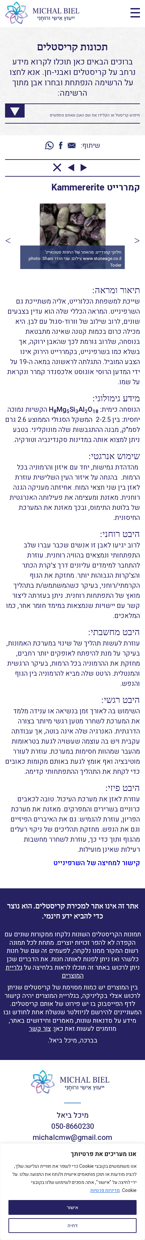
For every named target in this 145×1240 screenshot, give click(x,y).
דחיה (72, 1225)
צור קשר (40, 1028)
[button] (8, 240)
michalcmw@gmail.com (72, 1137)
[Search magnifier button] (9, 109)
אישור (72, 1207)
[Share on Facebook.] (60, 146)
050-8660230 (72, 1126)
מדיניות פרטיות (105, 1190)
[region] (72, 1191)
